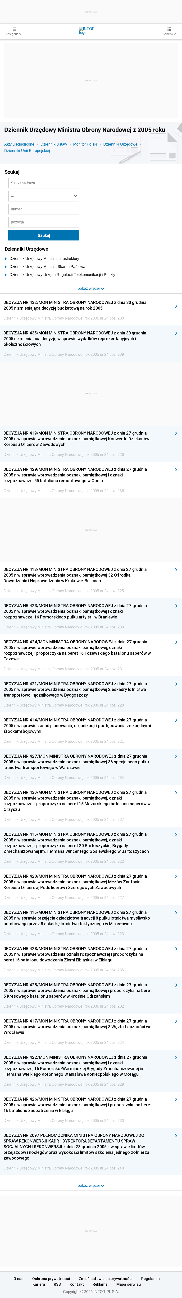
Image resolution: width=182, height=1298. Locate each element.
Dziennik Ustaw (54, 144)
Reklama (100, 1284)
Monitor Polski (85, 144)
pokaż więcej (89, 1185)
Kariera (38, 1284)
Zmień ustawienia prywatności (105, 1278)
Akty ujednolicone (19, 144)
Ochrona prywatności (51, 1278)
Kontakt (77, 1284)
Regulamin (150, 1278)
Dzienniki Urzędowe (120, 144)
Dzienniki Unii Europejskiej (27, 151)
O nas (18, 1278)
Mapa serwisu (128, 1284)
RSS (57, 1284)
